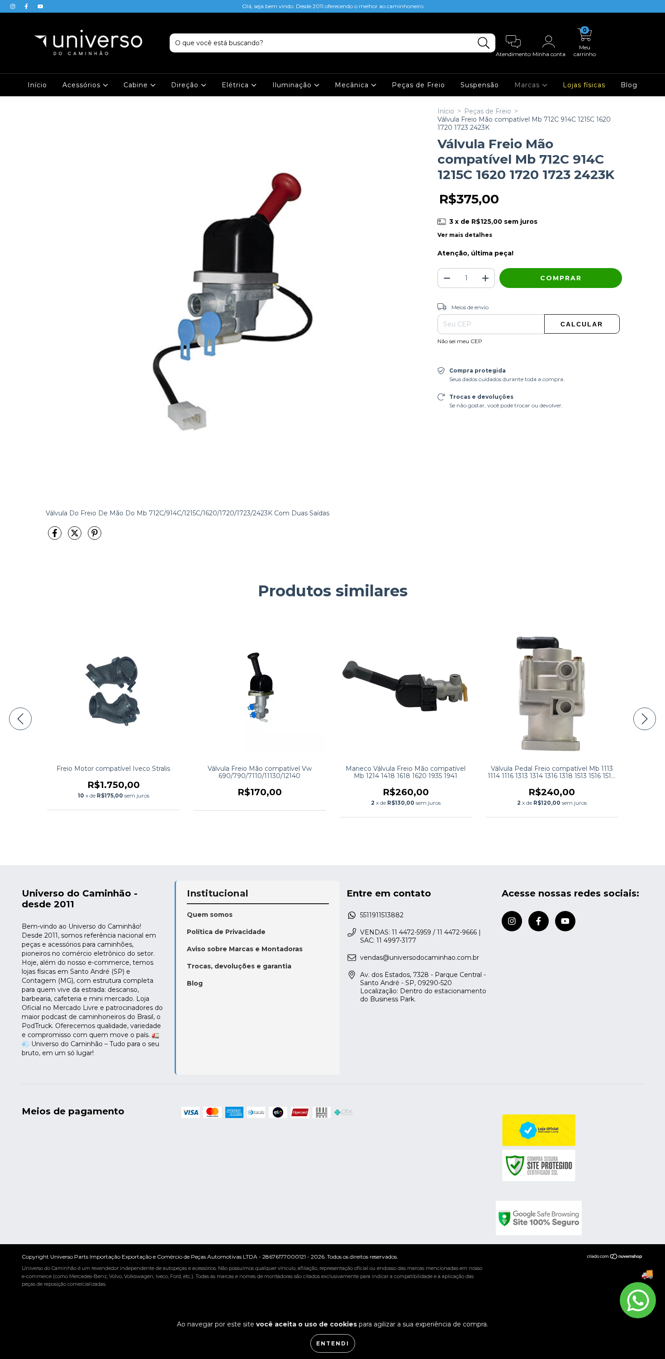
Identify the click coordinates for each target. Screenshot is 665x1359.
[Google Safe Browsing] (569, 1218)
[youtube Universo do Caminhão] (40, 6)
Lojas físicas (584, 85)
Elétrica (236, 85)
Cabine (137, 85)
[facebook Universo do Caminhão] (27, 6)
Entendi (332, 1343)
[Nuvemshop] (615, 1257)
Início (37, 85)
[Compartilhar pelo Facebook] (55, 537)
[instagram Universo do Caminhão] (13, 6)
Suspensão (480, 85)
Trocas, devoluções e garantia (239, 966)
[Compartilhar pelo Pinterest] (94, 537)
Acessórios (82, 85)
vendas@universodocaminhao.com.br (419, 957)
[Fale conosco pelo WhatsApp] (638, 1300)
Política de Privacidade (226, 932)
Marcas (528, 85)
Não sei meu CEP (459, 341)
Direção (186, 85)
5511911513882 (382, 915)
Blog (629, 85)
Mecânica (353, 85)
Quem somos (210, 915)
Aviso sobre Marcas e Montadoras (245, 949)
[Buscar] (483, 43)
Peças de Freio (418, 85)
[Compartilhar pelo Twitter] (75, 537)
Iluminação (293, 85)
